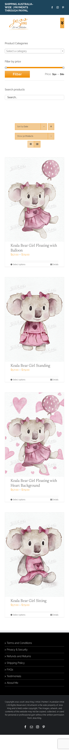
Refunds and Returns (19, 656)
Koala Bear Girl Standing (30, 366)
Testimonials (14, 676)
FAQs (10, 669)
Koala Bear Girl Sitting (28, 601)
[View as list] (37, 144)
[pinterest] (63, 7)
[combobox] (34, 51)
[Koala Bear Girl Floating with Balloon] (34, 199)
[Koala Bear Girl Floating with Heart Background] (34, 435)
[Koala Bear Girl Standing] (34, 319)
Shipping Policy (16, 662)
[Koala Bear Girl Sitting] (34, 554)
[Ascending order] (51, 126)
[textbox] (34, 51)
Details (55, 264)
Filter (17, 74)
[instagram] (57, 7)
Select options (19, 264)
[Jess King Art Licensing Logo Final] (19, 18)
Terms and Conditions (19, 643)
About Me (12, 682)
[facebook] (52, 7)
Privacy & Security (17, 649)
